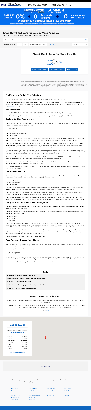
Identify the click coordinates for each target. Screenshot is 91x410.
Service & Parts (54, 5)
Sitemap (73, 407)
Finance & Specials (44, 5)
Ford (25, 44)
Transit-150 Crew (35, 44)
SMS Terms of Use (82, 407)
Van (44, 44)
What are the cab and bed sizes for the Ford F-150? (22, 275)
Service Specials (32, 393)
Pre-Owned (13, 393)
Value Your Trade (50, 395)
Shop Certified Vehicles (56, 69)
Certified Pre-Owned (15, 395)
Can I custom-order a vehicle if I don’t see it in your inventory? (26, 278)
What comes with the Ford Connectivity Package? (22, 288)
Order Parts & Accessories (34, 395)
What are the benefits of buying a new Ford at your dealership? (26, 285)
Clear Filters (51, 44)
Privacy (77, 407)
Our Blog (66, 395)
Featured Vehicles (15, 397)
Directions (66, 393)
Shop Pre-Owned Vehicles (39, 69)
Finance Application (51, 390)
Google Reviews (45, 366)
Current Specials (14, 399)
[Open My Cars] (69, 5)
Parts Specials (32, 397)
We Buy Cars (50, 5)
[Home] (4, 5)
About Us (63, 5)
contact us (11, 106)
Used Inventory (39, 5)
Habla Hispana (59, 5)
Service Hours (32, 399)
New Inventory (29, 5)
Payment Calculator (51, 393)
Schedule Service (33, 390)
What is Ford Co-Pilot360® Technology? (19, 282)
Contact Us (66, 390)
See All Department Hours (17, 352)
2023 (18, 44)
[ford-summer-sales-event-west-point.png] (45, 16)
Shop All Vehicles (72, 69)
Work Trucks (34, 5)
